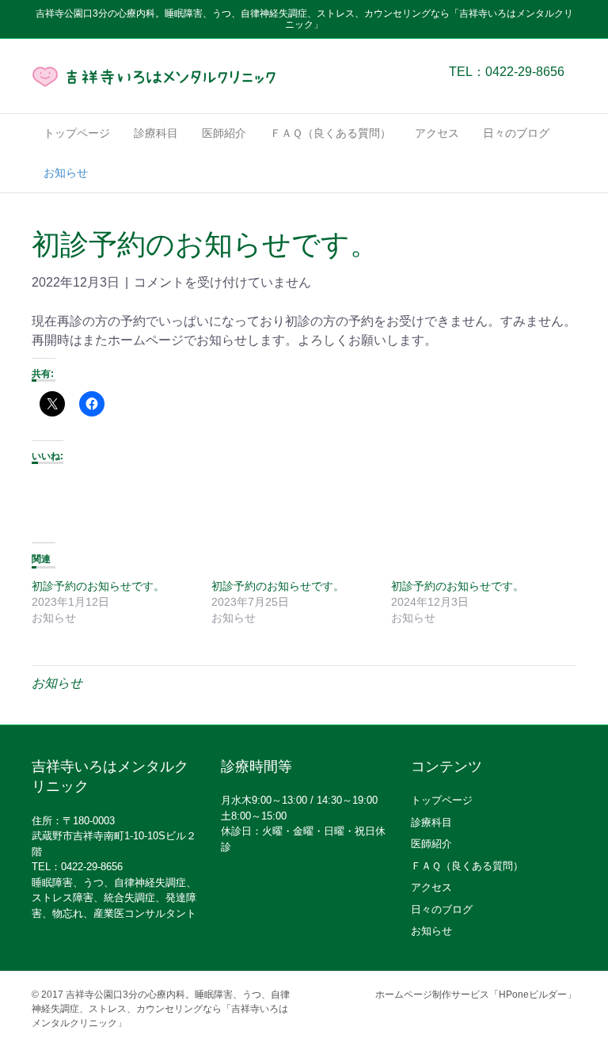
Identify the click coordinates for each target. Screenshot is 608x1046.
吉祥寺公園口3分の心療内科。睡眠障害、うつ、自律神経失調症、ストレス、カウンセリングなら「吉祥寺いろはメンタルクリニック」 (161, 1009)
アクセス (437, 133)
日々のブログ (516, 133)
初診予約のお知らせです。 (98, 586)
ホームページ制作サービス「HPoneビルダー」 (475, 994)
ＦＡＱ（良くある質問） (330, 133)
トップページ (77, 133)
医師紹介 (224, 133)
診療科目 (156, 133)
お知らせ (66, 172)
